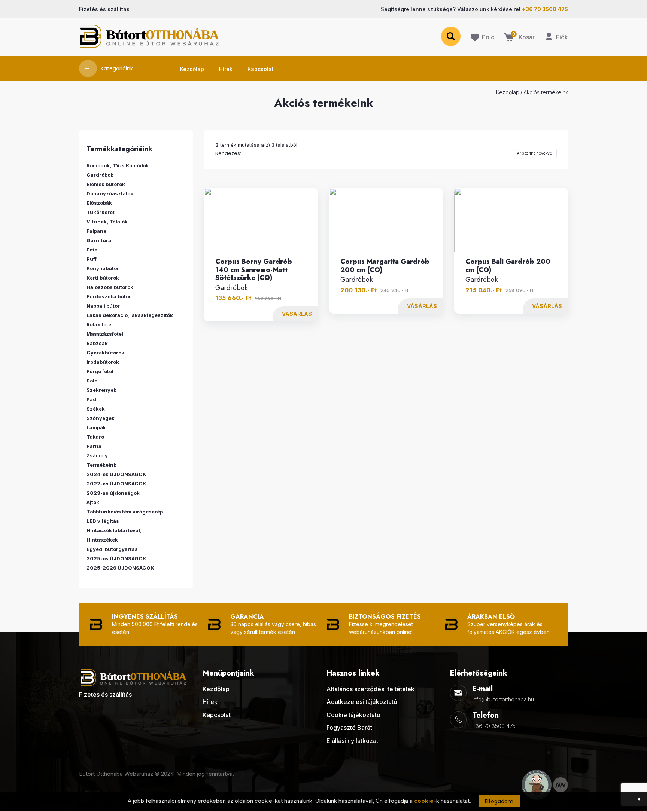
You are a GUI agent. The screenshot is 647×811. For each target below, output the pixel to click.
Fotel (92, 250)
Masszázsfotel (104, 334)
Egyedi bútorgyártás (112, 549)
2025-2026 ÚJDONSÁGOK (120, 568)
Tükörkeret (100, 212)
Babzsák (97, 343)
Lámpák (96, 427)
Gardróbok (231, 288)
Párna (93, 446)
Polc (91, 381)
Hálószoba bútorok (109, 287)
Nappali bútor (103, 306)
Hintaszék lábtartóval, (114, 530)
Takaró (95, 437)
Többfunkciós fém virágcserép (124, 512)
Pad (91, 399)
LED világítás (102, 521)
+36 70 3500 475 (494, 725)
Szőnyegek (100, 418)
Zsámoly (97, 455)
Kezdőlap (507, 92)
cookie (424, 800)
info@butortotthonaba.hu (503, 699)
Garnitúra (98, 240)
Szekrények (101, 390)
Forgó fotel (99, 371)
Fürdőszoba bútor (108, 296)
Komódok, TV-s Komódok (117, 165)
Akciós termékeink (545, 92)
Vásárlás (297, 314)
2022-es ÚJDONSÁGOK (116, 484)
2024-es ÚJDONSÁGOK (116, 474)
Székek (95, 409)
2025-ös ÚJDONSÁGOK (116, 558)
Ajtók (92, 502)
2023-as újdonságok (113, 493)
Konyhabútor (102, 268)
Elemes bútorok (105, 184)
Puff (91, 259)
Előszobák (99, 203)
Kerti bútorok (102, 278)
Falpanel (97, 231)
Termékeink (101, 465)
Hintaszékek (102, 540)
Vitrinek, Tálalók (107, 222)
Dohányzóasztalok (109, 193)
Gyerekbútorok (105, 353)
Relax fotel (99, 324)
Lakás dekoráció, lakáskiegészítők (129, 315)
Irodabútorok (102, 362)
